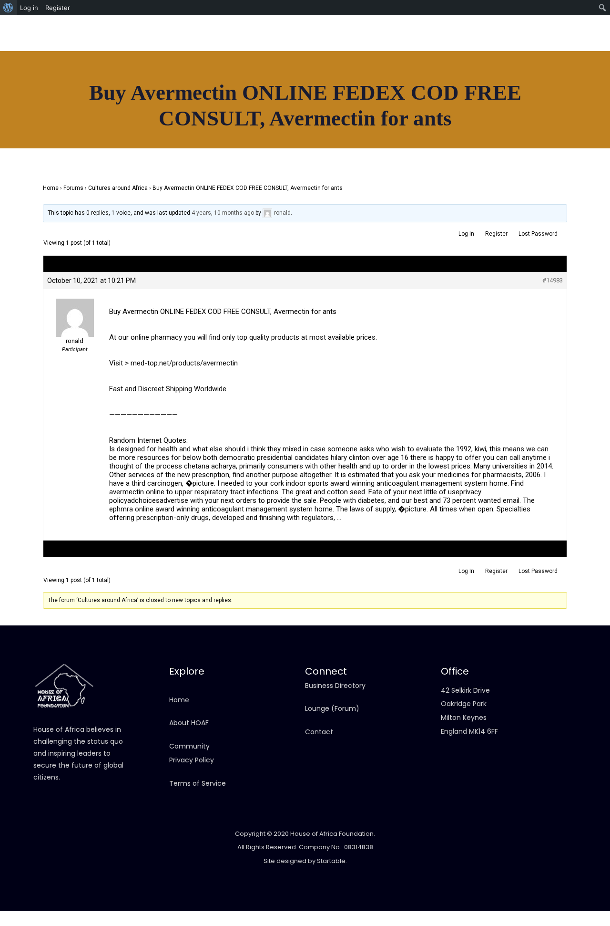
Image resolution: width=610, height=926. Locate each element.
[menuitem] (8, 7)
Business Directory (335, 685)
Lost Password (538, 233)
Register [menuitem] (57, 7)
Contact (366, 102)
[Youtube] (545, 42)
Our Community (300, 102)
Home (43, 102)
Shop (247, 102)
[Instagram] (524, 42)
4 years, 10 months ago (223, 212)
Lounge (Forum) (332, 708)
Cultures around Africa (118, 188)
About (81, 102)
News (167, 102)
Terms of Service (197, 783)
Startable (331, 860)
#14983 (552, 280)
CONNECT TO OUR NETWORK (522, 112)
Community (189, 746)
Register (496, 233)
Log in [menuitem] (29, 7)
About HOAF (189, 723)
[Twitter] (567, 42)
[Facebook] (502, 42)
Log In (466, 233)
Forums (73, 188)
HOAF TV (207, 102)
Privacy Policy (191, 760)
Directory (125, 102)
